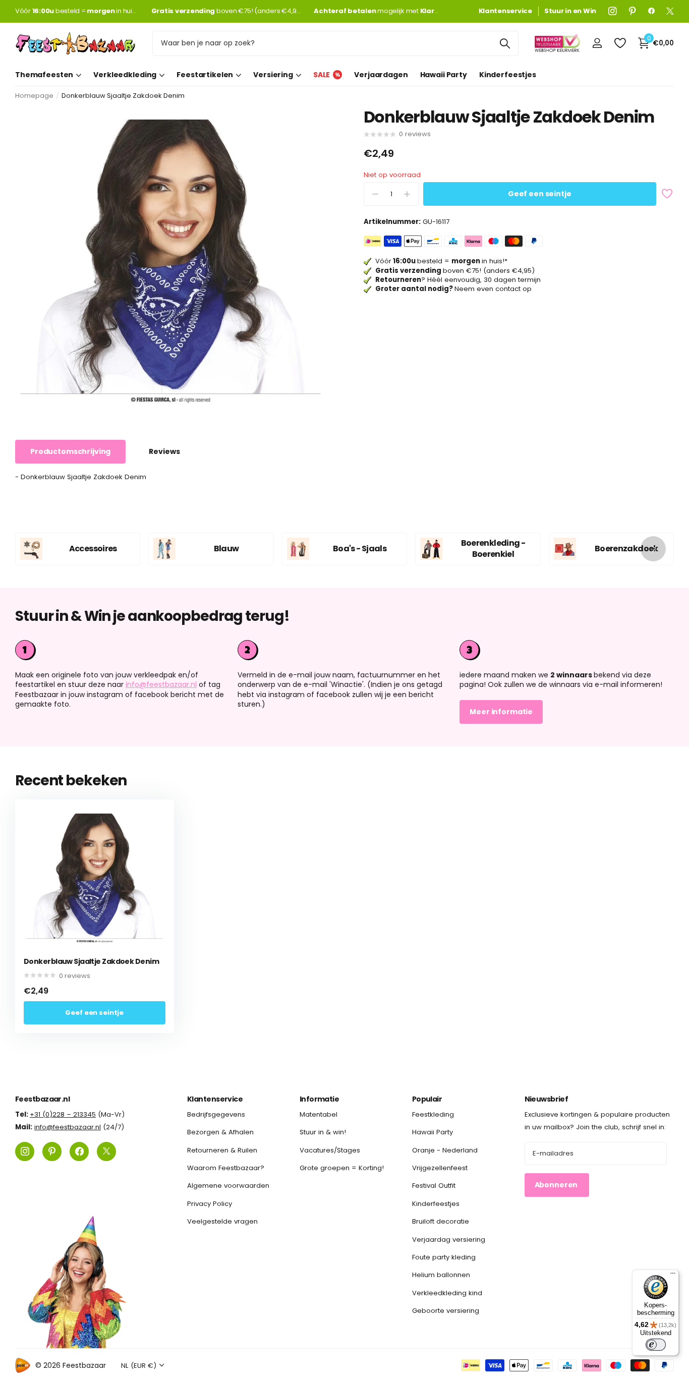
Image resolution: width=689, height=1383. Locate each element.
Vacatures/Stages (330, 1150)
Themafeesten (44, 75)
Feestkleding (433, 1114)
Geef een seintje (539, 194)
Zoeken (505, 43)
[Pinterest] (632, 11)
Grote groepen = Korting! (342, 1168)
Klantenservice (215, 1099)
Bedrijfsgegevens (216, 1114)
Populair (427, 1099)
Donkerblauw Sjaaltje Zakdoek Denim (91, 961)
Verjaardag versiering (448, 1239)
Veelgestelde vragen (222, 1221)
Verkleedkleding (124, 75)
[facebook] (651, 11)
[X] (670, 11)
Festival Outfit (433, 1185)
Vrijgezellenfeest (440, 1168)
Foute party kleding (444, 1256)
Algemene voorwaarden (228, 1185)
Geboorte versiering (445, 1310)
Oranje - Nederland (445, 1150)
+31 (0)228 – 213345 (63, 1114)
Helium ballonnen (441, 1275)
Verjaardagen (381, 75)
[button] (653, 549)
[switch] (656, 1345)
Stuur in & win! (323, 1132)
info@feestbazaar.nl (161, 684)
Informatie (319, 1099)
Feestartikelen (205, 75)
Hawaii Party (443, 75)
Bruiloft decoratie (440, 1221)
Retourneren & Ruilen (222, 1150)
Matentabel (318, 1114)
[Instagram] (612, 11)
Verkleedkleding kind (447, 1292)
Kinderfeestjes (507, 75)
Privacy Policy (209, 1203)
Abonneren (557, 1185)
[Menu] (673, 1276)
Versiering (273, 75)
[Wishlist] (619, 43)
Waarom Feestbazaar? (225, 1168)
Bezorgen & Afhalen (220, 1132)
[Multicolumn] (567, 650)
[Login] (597, 43)
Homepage (34, 95)
